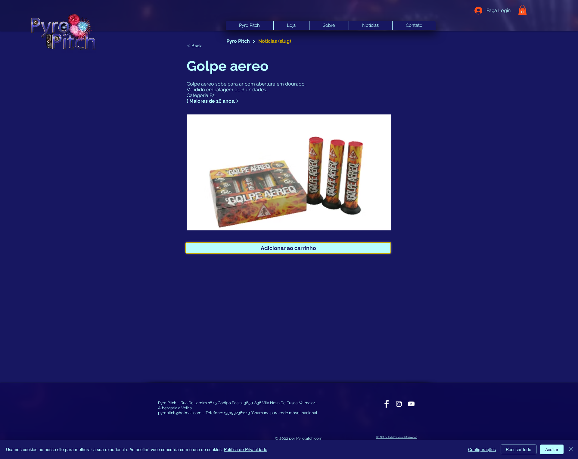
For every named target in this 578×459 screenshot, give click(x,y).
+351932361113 (237, 413)
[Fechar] (570, 449)
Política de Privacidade (245, 449)
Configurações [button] (482, 449)
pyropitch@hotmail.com (179, 413)
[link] (522, 10)
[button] (207, 46)
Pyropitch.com (309, 438)
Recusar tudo (518, 449)
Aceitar (551, 449)
